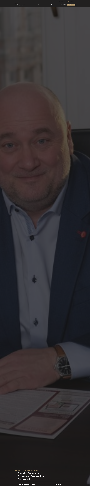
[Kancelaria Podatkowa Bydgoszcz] (20, 4)
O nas (57, 4)
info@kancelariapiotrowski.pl (71, 1)
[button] (71, 5)
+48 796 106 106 (62, 1)
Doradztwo (47, 4)
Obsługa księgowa (40, 4)
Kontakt (64, 4)
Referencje (52, 4)
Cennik (61, 4)
